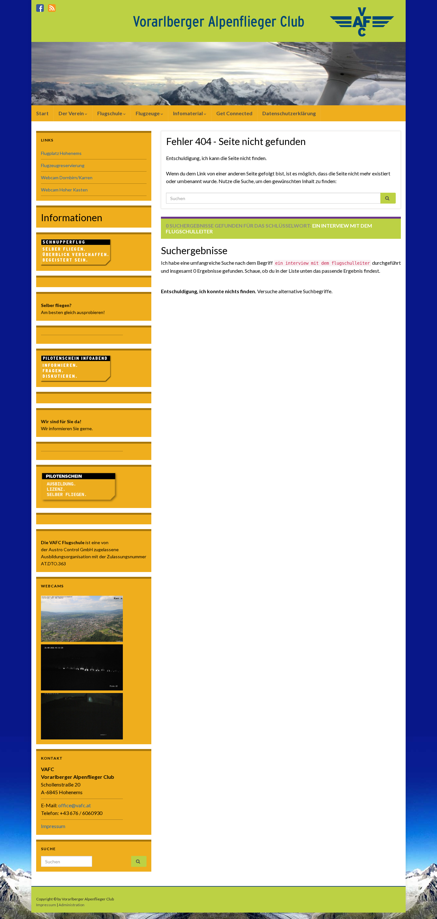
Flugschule (110, 113)
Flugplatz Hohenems (61, 153)
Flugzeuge (148, 113)
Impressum (53, 826)
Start (42, 113)
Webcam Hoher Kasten (64, 189)
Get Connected (234, 113)
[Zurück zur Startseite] (265, 21)
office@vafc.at (74, 805)
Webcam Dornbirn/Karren (66, 177)
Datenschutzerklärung (289, 113)
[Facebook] (40, 7)
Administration (71, 904)
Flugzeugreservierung (62, 165)
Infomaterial (188, 113)
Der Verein (72, 113)
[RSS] (52, 7)
